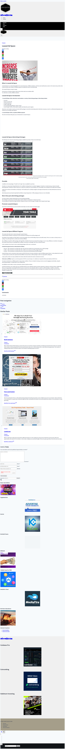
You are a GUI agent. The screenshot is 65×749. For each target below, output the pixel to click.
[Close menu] (0, 734)
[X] (32, 52)
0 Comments (6, 343)
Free (4, 24)
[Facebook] (2, 15)
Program (4, 25)
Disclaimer (5, 726)
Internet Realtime (5, 630)
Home (4, 17)
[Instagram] (7, 15)
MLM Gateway (3, 305)
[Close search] (1, 744)
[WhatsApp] (32, 55)
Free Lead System (9, 392)
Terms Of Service (6, 727)
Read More (9, 351)
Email (18, 466)
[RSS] (1, 15)
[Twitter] (4, 15)
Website (18, 468)
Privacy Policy (5, 724)
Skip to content (3, 1)
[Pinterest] (8, 15)
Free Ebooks (2, 308)
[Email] (11, 15)
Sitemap (4, 723)
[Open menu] (1, 35)
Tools (4, 26)
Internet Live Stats (5, 631)
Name (18, 463)
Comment (26, 461)
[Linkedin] (10, 15)
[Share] (32, 58)
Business (4, 22)
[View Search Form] (1, 29)
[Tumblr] (9, 15)
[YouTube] (5, 15)
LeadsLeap (7, 431)
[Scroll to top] (1, 732)
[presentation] (33, 324)
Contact (4, 19)
